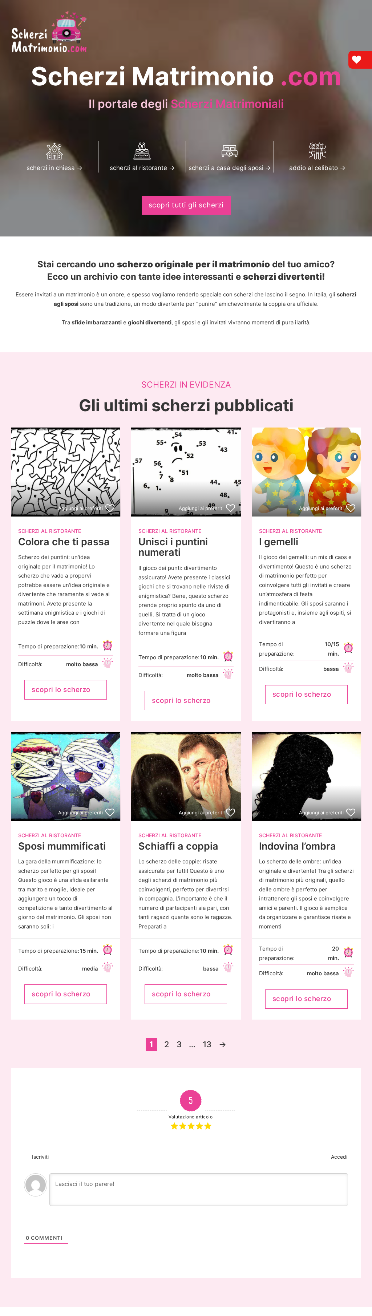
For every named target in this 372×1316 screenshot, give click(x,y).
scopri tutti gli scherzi (186, 205)
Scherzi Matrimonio (186, 76)
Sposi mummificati (62, 846)
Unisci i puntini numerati (173, 547)
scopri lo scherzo (61, 689)
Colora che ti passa (64, 542)
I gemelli (278, 542)
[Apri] (356, 10)
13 (207, 1044)
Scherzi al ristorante (49, 531)
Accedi (338, 1157)
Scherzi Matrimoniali (227, 104)
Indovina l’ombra (297, 846)
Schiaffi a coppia (178, 846)
